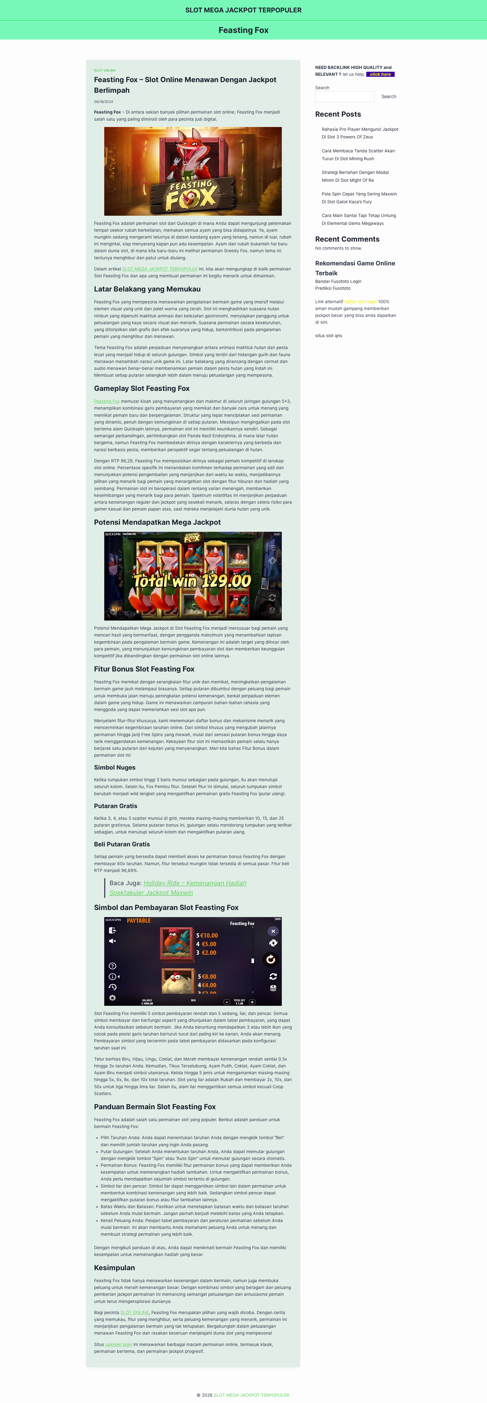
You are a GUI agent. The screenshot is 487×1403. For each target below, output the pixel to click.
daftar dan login (360, 301)
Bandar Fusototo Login (338, 281)
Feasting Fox (107, 401)
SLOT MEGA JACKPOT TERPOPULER (160, 268)
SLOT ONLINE (105, 70)
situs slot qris (328, 335)
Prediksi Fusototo (333, 288)
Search (322, 87)
